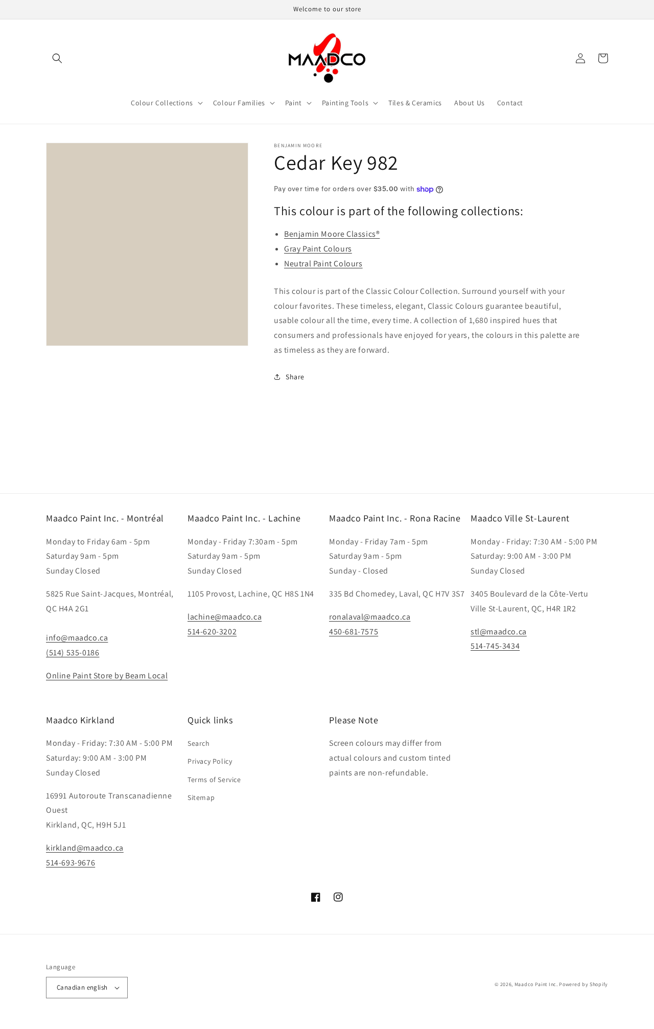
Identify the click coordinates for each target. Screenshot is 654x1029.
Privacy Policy (210, 761)
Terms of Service (214, 779)
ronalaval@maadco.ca (369, 616)
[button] (57, 58)
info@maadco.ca (77, 637)
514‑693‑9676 (70, 862)
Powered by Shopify (583, 984)
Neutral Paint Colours (323, 263)
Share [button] (295, 376)
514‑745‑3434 (495, 646)
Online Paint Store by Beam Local (107, 675)
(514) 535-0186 (72, 652)
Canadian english (82, 987)
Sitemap (201, 797)
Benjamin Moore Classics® (332, 233)
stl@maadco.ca (499, 631)
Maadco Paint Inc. (536, 984)
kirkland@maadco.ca (85, 847)
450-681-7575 (353, 631)
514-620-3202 (212, 631)
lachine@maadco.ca (225, 616)
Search (199, 743)
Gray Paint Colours (318, 248)
